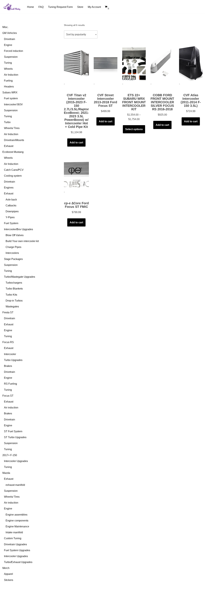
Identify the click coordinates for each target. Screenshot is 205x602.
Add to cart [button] (76, 142)
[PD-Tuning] (12, 7)
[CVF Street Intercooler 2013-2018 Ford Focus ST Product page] (105, 63)
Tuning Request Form (60, 7)
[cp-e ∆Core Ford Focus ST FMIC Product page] (76, 171)
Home (30, 7)
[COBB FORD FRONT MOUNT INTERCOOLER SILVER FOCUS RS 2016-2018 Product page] (162, 63)
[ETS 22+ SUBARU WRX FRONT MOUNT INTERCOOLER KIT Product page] (134, 63)
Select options (134, 129)
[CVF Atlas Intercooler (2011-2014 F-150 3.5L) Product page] (190, 63)
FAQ (41, 7)
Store (80, 7)
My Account (94, 7)
